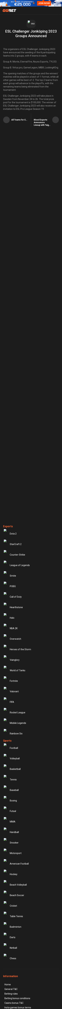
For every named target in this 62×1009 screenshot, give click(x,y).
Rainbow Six (16, 733)
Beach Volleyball (18, 884)
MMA (12, 821)
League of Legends (20, 565)
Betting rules (11, 993)
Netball (13, 948)
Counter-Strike (17, 554)
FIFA (12, 702)
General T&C (11, 989)
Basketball (15, 769)
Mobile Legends (18, 723)
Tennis (13, 779)
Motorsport (15, 853)
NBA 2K (14, 628)
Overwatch (15, 639)
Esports (8, 526)
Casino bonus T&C (13, 1003)
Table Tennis (16, 916)
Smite (13, 575)
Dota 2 (13, 533)
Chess (13, 958)
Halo (12, 618)
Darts (12, 937)
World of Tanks (17, 670)
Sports (7, 740)
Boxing (13, 800)
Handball (14, 832)
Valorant (14, 691)
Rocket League (17, 712)
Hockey (13, 874)
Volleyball (15, 758)
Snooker (14, 842)
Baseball (14, 790)
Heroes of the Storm (20, 649)
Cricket (13, 905)
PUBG (13, 586)
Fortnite (14, 681)
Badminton (15, 927)
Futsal (13, 811)
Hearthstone (16, 607)
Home (7, 984)
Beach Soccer (17, 895)
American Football (19, 863)
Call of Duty (16, 596)
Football (14, 748)
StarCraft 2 (15, 544)
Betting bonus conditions (17, 998)
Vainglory (15, 660)
